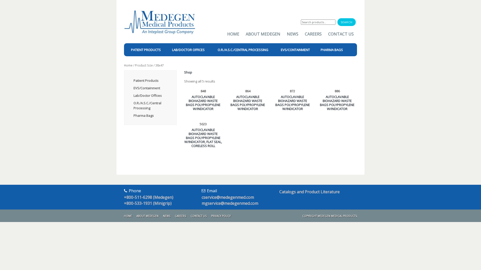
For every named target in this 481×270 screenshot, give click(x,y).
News (292, 34)
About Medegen (263, 34)
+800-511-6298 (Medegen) (148, 197)
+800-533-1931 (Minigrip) (148, 203)
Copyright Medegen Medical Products (329, 216)
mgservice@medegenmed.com (230, 203)
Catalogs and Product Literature (309, 191)
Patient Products (146, 80)
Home (233, 34)
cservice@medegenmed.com (228, 197)
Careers (313, 34)
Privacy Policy (221, 216)
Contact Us (341, 34)
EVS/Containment (147, 88)
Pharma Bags (144, 115)
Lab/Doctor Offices (148, 95)
